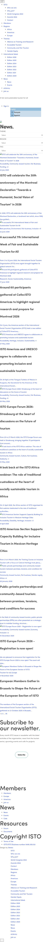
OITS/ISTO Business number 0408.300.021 (19, 844)
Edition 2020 (11, 76)
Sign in (6, 106)
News (9, 82)
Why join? (10, 11)
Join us (6, 91)
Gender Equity (12, 51)
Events (9, 85)
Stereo (10, 847)
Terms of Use (8, 841)
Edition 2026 (11, 57)
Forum (6, 828)
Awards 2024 (12, 17)
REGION (3, 139)
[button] (21, 755)
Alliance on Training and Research (20, 42)
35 (6, 713)
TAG (1, 147)
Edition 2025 (11, 60)
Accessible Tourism (14, 45)
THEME (3, 131)
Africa (9, 29)
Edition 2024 (11, 63)
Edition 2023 (11, 66)
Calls (5, 818)
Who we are (11, 8)
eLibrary (7, 88)
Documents (8, 831)
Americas (10, 32)
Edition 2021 (11, 72)
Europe (10, 35)
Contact (10, 20)
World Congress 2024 (15, 14)
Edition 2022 (11, 69)
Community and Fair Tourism (18, 48)
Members (7, 23)
